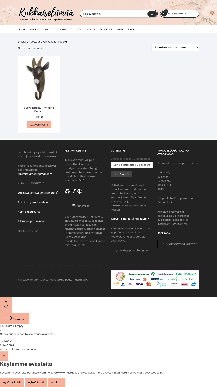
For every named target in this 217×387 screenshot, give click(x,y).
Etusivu (22, 29)
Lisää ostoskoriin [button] (39, 124)
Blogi (131, 29)
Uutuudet (35, 29)
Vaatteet (49, 29)
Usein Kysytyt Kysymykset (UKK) (38, 193)
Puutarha (90, 29)
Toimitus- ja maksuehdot (33, 202)
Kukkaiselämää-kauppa (180, 244)
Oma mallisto (65, 29)
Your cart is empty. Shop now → (20, 349)
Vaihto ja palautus (29, 212)
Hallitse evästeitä (28, 231)
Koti (79, 29)
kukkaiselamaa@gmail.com (35, 174)
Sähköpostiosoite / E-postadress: (131, 158)
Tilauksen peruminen (31, 221)
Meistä (120, 29)
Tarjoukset (106, 29)
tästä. (81, 180)
